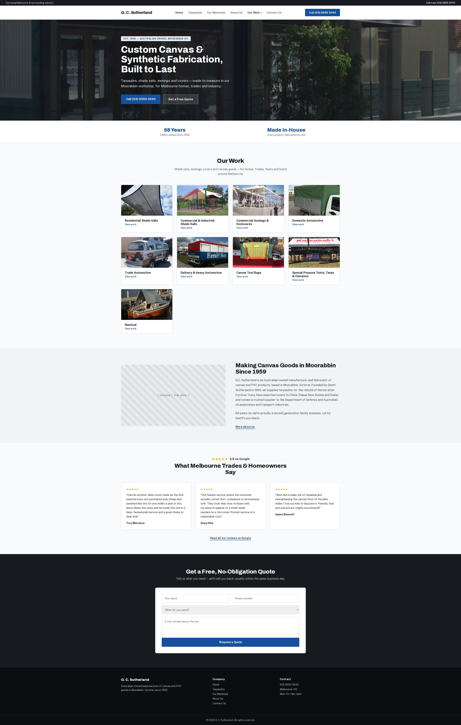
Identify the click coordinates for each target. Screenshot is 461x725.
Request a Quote (230, 642)
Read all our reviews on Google (230, 537)
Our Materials (216, 12)
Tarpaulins (195, 12)
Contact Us (274, 12)
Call (322, 12)
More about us (245, 426)
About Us (236, 12)
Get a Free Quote (180, 99)
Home (179, 12)
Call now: (440, 2)
